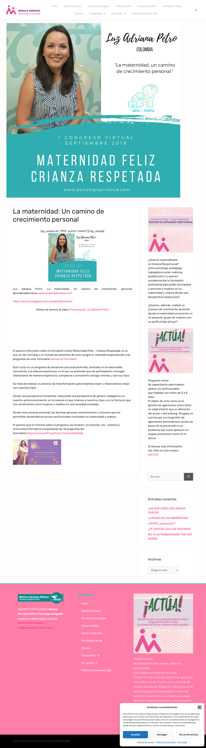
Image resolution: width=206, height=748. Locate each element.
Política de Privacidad (31, 623)
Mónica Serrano (72, 6)
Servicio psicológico (98, 6)
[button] (199, 707)
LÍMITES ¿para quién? (161, 523)
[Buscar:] (166, 477)
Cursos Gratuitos (146, 6)
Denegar (162, 734)
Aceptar (135, 734)
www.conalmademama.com (54, 293)
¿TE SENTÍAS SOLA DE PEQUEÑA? (169, 529)
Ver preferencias (188, 734)
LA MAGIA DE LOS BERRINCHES (168, 518)
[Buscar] (188, 477)
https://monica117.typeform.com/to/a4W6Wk (55, 433)
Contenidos (95, 13)
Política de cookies (145, 742)
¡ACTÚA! (153, 454)
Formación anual (172, 6)
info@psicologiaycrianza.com (35, 627)
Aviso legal (182, 742)
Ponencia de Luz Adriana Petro (89, 309)
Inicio (54, 6)
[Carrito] (196, 10)
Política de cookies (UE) (145, 13)
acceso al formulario (64, 359)
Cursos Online (123, 6)
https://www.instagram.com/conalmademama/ (43, 301)
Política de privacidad (166, 742)
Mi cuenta (117, 13)
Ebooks (79, 13)
